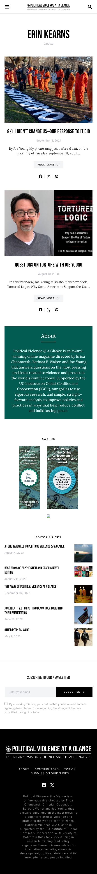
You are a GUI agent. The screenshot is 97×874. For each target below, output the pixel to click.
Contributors (47, 769)
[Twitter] (52, 785)
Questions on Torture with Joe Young (48, 265)
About (24, 769)
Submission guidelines (50, 773)
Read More (46, 164)
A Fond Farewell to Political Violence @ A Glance (35, 546)
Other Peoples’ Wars (17, 630)
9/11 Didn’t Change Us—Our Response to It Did (48, 131)
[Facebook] (44, 785)
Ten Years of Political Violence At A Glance (30, 587)
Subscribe (72, 691)
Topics (69, 769)
